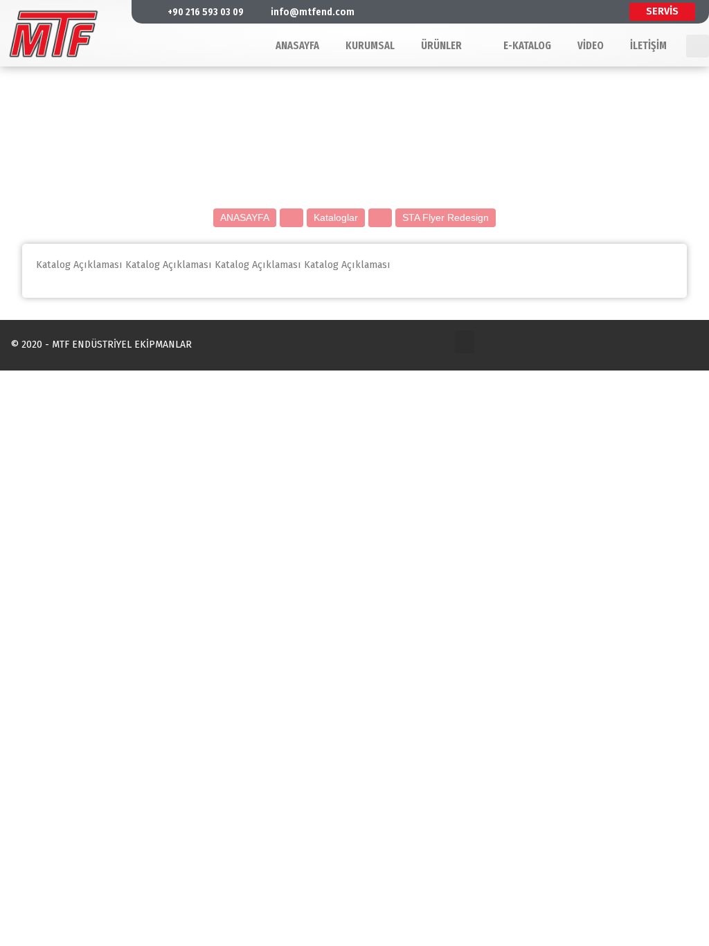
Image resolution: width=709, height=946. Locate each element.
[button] (464, 341)
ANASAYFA (244, 217)
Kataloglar (336, 217)
